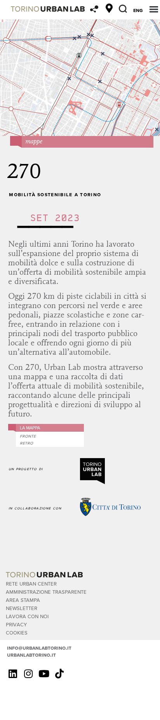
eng (138, 10)
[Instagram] (28, 673)
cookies (17, 632)
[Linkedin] (13, 673)
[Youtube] (44, 673)
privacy (16, 624)
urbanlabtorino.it (31, 655)
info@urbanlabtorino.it (39, 648)
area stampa (23, 600)
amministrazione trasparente (46, 592)
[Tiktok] (59, 673)
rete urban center (31, 583)
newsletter (21, 608)
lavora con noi (27, 616)
